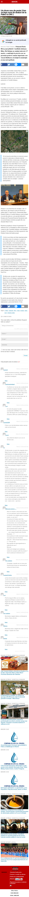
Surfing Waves (22, 651)
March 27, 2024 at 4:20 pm (22, 405)
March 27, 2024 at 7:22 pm (22, 594)
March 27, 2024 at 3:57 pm (22, 446)
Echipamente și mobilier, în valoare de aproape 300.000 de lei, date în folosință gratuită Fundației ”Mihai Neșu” (13, 697)
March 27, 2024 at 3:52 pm (22, 383)
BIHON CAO (5, 729)
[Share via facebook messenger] (18, 64)
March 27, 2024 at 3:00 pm (22, 368)
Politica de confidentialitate (17, 876)
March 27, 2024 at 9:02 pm (22, 612)
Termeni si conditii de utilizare (17, 874)
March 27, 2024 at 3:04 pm (22, 421)
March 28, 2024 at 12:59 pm (22, 559)
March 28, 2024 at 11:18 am (22, 434)
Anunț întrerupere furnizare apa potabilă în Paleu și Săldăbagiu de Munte (14, 745)
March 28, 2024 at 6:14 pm (22, 637)
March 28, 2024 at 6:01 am (22, 624)
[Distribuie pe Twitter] (11, 64)
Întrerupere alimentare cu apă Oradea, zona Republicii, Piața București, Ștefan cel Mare (14, 788)
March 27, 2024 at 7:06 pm (22, 574)
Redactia (12, 878)
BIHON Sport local (8, 842)
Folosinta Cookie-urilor (16, 872)
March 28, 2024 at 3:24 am (22, 507)
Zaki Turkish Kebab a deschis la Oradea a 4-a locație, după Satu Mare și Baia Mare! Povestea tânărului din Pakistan (14, 672)
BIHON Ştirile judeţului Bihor (13, 655)
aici (19, 361)
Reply (6, 380)
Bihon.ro (4, 872)
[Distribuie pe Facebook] (4, 64)
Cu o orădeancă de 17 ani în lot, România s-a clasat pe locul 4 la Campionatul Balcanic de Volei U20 (14, 859)
